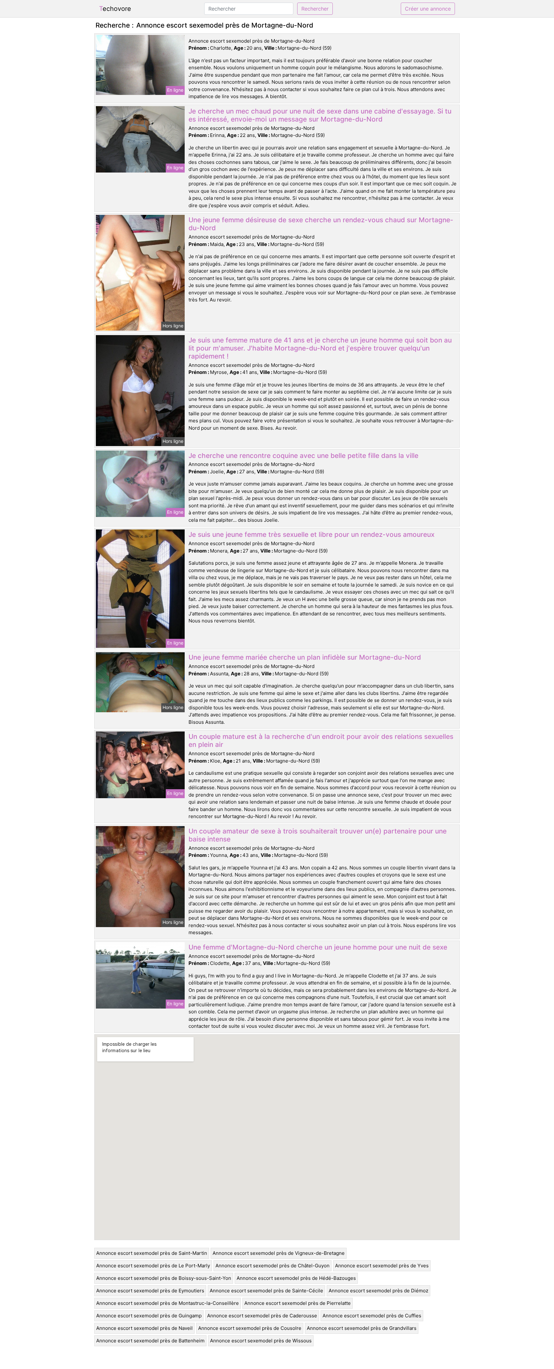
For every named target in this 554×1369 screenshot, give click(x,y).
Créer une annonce (428, 8)
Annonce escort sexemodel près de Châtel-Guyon (272, 1266)
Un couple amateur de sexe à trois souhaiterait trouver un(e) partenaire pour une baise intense (318, 835)
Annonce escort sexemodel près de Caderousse (262, 1316)
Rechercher (315, 8)
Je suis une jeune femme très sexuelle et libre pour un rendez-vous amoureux (311, 534)
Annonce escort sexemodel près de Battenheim (150, 1341)
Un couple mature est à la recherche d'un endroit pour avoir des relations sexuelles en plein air (321, 740)
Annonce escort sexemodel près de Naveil (144, 1328)
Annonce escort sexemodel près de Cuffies (372, 1316)
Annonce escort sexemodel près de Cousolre (249, 1328)
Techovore (115, 9)
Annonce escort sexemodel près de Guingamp (149, 1316)
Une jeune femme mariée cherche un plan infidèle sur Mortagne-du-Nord (305, 657)
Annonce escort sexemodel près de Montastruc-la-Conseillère (167, 1303)
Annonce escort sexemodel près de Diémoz (378, 1291)
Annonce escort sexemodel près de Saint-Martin (151, 1253)
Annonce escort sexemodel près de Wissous (261, 1341)
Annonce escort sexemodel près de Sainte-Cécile (266, 1291)
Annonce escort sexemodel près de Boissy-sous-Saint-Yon (163, 1278)
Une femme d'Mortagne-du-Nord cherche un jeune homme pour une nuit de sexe (318, 947)
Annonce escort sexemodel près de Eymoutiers (150, 1291)
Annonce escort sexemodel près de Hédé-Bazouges (296, 1278)
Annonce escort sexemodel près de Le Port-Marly (153, 1266)
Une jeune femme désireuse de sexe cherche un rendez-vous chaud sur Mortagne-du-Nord (321, 224)
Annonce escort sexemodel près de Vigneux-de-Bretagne (279, 1253)
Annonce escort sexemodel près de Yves (382, 1266)
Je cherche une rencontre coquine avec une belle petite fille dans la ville (303, 456)
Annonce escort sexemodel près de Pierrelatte (297, 1303)
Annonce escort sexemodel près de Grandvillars (361, 1328)
